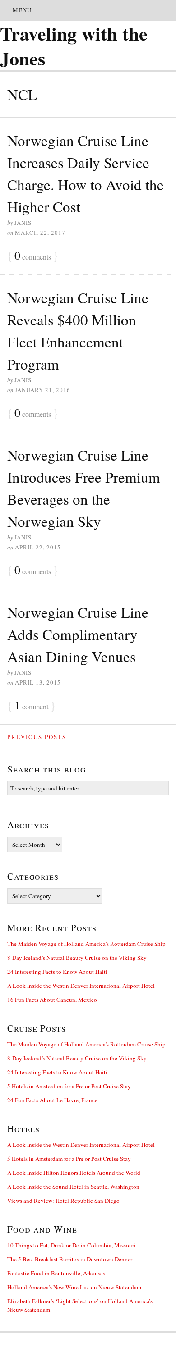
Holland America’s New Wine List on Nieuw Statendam (74, 1287)
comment (31, 705)
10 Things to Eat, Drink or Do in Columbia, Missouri (71, 1245)
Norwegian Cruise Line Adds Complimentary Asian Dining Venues (77, 634)
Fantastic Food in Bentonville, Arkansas (56, 1273)
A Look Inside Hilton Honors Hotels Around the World (73, 1173)
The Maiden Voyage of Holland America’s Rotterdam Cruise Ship (86, 944)
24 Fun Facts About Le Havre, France (52, 1100)
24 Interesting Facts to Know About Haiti (57, 972)
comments (32, 256)
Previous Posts (36, 737)
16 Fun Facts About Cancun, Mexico (52, 999)
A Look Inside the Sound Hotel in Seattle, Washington (73, 1187)
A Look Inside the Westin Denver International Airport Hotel (81, 986)
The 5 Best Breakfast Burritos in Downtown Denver (69, 1259)
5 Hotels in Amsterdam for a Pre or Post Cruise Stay (69, 1086)
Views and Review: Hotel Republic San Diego (63, 1200)
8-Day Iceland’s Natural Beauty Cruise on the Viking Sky (77, 958)
